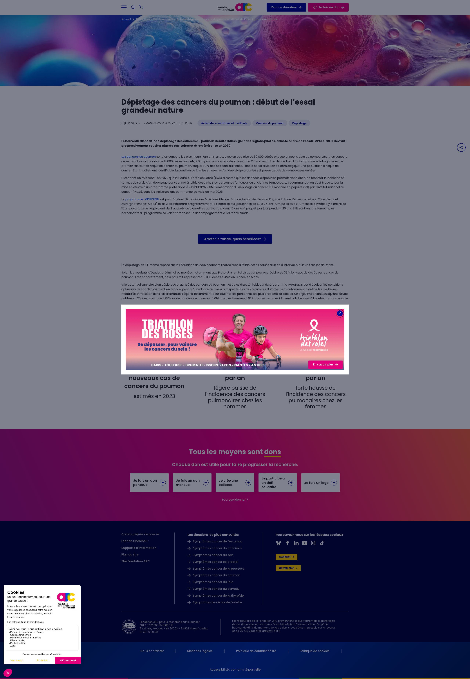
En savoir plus (323, 364)
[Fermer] (340, 313)
